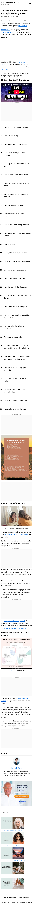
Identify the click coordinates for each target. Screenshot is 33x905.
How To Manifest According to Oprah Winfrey (12, 845)
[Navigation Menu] (30, 3)
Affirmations (5, 30)
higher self (4, 69)
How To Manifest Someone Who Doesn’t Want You (13, 860)
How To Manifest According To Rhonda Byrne (12, 830)
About (6, 897)
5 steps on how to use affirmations (17, 534)
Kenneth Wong (7, 16)
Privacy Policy (13, 897)
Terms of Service (24, 897)
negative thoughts (7, 32)
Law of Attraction (12, 670)
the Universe (22, 26)
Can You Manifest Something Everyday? (11, 876)
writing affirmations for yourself (14, 621)
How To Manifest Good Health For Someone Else (13, 891)
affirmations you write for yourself (15, 628)
